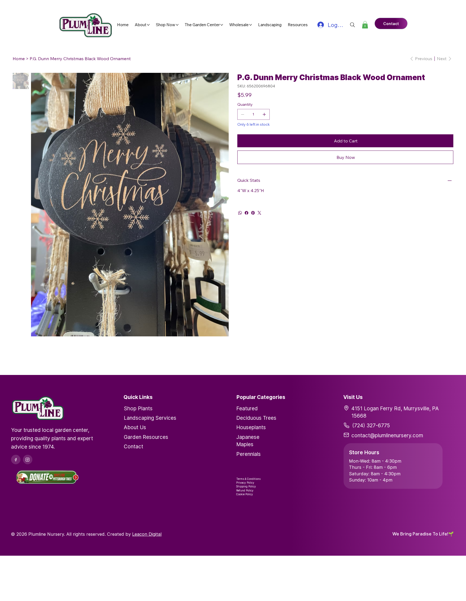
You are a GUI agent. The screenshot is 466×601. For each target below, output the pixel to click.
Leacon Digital (147, 534)
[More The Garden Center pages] (221, 24)
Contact (133, 446)
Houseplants (251, 427)
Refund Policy (244, 490)
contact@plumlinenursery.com (387, 435)
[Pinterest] (253, 213)
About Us (135, 427)
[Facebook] (246, 213)
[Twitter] (259, 213)
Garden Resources (146, 437)
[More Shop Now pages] (177, 24)
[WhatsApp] (240, 213)
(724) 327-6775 (371, 425)
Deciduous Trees (256, 418)
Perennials (248, 454)
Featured (247, 408)
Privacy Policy (245, 482)
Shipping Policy (246, 486)
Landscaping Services (150, 418)
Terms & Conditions (248, 478)
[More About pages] (148, 24)
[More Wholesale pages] (250, 24)
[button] (365, 24)
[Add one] (264, 114)
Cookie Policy (244, 494)
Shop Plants (138, 408)
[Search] (352, 24)
